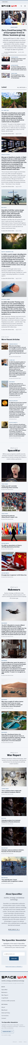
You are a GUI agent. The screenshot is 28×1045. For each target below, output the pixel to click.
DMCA (25, 1041)
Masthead (4, 1010)
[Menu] (25, 5)
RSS (10, 1035)
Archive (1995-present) (8, 1000)
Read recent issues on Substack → (14, 966)
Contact (3, 1018)
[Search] (21, 6)
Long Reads (4, 998)
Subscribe (5, 1)
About (3, 1007)
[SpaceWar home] (9, 6)
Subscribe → (8, 1031)
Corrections (5, 1015)
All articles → (22, 87)
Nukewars (4, 992)
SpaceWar (4, 989)
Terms (20, 1041)
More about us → (14, 929)
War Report (4, 995)
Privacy (15, 1041)
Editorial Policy (5, 1013)
